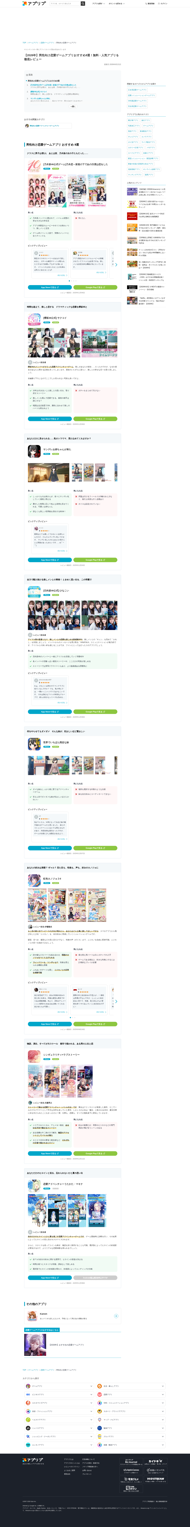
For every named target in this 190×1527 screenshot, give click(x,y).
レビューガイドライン (72, 1467)
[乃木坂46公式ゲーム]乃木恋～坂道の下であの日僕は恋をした (53, 85)
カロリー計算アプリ (135, 148)
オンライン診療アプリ (151, 169)
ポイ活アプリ (133, 142)
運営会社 (67, 1474)
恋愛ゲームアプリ (47, 43)
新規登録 (151, 4)
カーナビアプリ (134, 153)
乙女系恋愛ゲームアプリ (137, 90)
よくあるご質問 (69, 1470)
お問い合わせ (87, 1470)
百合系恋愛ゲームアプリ (137, 106)
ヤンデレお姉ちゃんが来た (40, 98)
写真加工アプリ (134, 126)
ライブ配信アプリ (148, 142)
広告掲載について (88, 1459)
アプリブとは (68, 1459)
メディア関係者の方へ (90, 1467)
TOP (24, 43)
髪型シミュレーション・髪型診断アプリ (143, 158)
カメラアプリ (147, 137)
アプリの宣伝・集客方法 (90, 1463)
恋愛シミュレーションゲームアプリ (141, 95)
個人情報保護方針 (161, 1501)
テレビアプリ (133, 137)
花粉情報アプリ (134, 169)
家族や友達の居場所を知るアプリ (140, 164)
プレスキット (87, 1474)
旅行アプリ (146, 120)
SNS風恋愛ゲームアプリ (137, 101)
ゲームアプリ (33, 43)
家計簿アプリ (133, 120)
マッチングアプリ (135, 175)
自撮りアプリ (148, 153)
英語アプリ (132, 131)
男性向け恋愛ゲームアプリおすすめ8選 (44, 81)
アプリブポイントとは (72, 1463)
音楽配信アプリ (146, 131)
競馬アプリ (149, 175)
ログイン (164, 4)
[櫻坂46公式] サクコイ (39, 92)
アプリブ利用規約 (148, 1501)
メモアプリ (151, 148)
